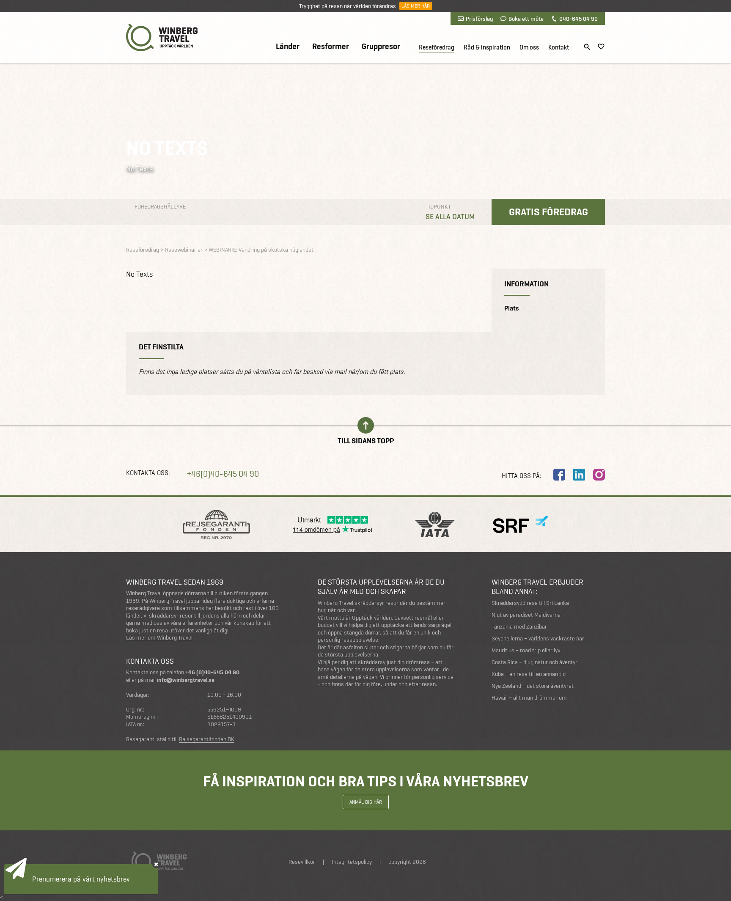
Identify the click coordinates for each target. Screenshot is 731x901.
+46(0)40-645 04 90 (223, 474)
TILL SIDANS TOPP (366, 440)
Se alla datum (450, 216)
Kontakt (558, 47)
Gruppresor (381, 46)
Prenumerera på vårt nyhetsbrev (81, 879)
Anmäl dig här (365, 802)
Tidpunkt (438, 206)
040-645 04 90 (578, 18)
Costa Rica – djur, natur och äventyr (534, 662)
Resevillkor (302, 861)
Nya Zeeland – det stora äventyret (533, 685)
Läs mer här (415, 6)
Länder (288, 46)
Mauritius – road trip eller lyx (526, 650)
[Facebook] (559, 475)
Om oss (529, 47)
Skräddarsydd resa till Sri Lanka (530, 603)
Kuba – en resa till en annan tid (529, 674)
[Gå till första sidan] (162, 37)
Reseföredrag (436, 47)
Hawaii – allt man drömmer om (529, 697)
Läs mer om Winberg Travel (159, 638)
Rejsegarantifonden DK (206, 739)
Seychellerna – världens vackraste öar (538, 638)
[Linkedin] (579, 475)
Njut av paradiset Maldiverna (526, 614)
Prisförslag (479, 18)
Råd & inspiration (487, 47)
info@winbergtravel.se (185, 680)
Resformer (330, 46)
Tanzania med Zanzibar (519, 626)
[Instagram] (599, 475)
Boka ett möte (526, 18)
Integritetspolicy (352, 861)
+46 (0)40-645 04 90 (212, 672)
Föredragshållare (160, 206)
